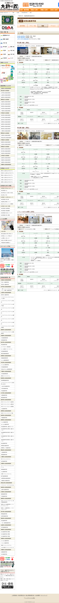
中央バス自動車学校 (5, 282)
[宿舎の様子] (22, 51)
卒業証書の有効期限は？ (5, 242)
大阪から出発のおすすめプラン (7, 177)
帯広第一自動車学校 (5, 284)
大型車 (4, 54)
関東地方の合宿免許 (5, 99)
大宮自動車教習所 (4, 337)
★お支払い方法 (4, 194)
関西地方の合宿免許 (5, 133)
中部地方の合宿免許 (5, 113)
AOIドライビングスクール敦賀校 (7, 406)
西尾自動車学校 (4, 454)
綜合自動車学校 (4, 443)
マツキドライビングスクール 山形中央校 (7, 305)
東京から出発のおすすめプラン (7, 170)
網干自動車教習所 (4, 476)
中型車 (4, 50)
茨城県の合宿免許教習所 (5, 101)
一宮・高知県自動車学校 (5, 522)
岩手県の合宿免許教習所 (5, 92)
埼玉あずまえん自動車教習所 (6, 369)
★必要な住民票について (5, 201)
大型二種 (12, 54)
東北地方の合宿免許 (5, 90)
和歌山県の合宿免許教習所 (6, 137)
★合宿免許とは (4, 190)
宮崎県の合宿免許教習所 (5, 162)
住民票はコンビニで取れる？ (6, 235)
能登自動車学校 (4, 397)
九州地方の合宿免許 (5, 155)
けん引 (11, 58)
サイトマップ (44, 595)
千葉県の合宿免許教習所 (5, 110)
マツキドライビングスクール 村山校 (7, 301)
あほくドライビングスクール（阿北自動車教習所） (7, 501)
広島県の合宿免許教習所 (5, 144)
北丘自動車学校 (4, 554)
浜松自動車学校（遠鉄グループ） (7, 426)
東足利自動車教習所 (5, 353)
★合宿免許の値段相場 (5, 208)
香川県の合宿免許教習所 (5, 151)
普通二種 (12, 46)
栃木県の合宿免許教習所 (5, 104)
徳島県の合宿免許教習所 (5, 148)
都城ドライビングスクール (6, 545)
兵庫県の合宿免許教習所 (5, 135)
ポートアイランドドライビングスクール (7, 466)
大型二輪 (5, 42)
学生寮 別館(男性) (21, 37)
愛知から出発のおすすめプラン (7, 175)
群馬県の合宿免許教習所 (5, 106)
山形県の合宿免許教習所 (5, 95)
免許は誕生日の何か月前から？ (7, 233)
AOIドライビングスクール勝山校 (7, 404)
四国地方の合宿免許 (5, 146)
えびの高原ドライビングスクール (7, 547)
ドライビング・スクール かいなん (7, 485)
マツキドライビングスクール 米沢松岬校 (7, 327)
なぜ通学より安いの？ (5, 238)
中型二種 (12, 50)
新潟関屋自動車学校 (5, 380)
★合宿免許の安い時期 (5, 215)
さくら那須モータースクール (6, 349)
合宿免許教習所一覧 (5, 277)
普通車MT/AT (6, 35)
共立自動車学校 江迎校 (5, 536)
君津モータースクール (5, 375)
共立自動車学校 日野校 (5, 531)
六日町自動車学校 (4, 388)
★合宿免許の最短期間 (5, 210)
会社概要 (37, 595)
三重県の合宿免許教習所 (5, 130)
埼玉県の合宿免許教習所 (5, 108)
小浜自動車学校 (4, 408)
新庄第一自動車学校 (5, 294)
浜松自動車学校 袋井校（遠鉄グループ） (7, 433)
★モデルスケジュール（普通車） (7, 203)
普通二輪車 (6, 39)
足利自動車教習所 (4, 351)
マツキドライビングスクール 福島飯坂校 (7, 333)
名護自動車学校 (4, 551)
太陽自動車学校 (4, 395)
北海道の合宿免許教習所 (6, 88)
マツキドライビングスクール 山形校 (7, 312)
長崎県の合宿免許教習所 (5, 160)
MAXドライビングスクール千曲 (7, 413)
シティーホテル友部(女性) (23, 39)
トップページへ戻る (30, 598)
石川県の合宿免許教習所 (5, 117)
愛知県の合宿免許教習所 (5, 128)
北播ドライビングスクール (6, 473)
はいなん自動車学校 (5, 424)
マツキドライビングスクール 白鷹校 (7, 316)
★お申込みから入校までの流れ (7, 192)
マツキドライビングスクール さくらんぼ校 (7, 298)
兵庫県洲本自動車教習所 (5, 478)
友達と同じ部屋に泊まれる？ (6, 240)
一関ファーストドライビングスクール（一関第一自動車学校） (7, 289)
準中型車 (5, 46)
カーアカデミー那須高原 (5, 346)
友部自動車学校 (24, 12)
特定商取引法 (21, 595)
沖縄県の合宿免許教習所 (6, 164)
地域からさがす (4, 62)
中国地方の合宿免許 (5, 139)
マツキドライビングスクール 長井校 (7, 319)
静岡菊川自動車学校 (5, 445)
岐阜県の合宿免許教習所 (5, 124)
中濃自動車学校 (4, 417)
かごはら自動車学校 (5, 364)
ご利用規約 (14, 595)
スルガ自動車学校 (4, 422)
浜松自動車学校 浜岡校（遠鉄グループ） (7, 429)
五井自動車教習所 (4, 373)
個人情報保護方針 (30, 595)
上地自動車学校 (4, 452)
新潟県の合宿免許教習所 (5, 115)
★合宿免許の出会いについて (6, 212)
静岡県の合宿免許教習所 (5, 126)
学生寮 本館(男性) (21, 36)
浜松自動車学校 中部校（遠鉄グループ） (7, 437)
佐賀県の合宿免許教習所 (5, 157)
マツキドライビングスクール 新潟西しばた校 (7, 383)
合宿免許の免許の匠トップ (5, 12)
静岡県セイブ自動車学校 (5, 447)
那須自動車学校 (4, 344)
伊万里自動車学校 (4, 527)
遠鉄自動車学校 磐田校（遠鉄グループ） (7, 440)
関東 (13, 12)
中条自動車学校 (4, 390)
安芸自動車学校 (4, 520)
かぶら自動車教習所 (5, 360)
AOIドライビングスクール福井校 (7, 401)
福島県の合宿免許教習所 (5, 97)
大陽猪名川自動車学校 (5, 480)
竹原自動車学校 (4, 496)
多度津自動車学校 (4, 516)
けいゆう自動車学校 (5, 540)
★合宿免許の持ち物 (5, 199)
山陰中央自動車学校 (5, 489)
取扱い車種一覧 (4, 32)
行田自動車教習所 (4, 366)
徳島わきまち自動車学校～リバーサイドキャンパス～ (7, 505)
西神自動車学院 (4, 469)
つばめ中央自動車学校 (5, 386)
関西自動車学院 (4, 513)
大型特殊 (5, 58)
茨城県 (18, 12)
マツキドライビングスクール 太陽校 (7, 308)
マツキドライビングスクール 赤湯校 (7, 323)
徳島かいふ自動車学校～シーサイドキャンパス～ (7, 509)
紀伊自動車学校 (4, 461)
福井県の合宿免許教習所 (5, 119)
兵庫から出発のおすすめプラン (7, 179)
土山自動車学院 (4, 471)
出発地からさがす (5, 168)
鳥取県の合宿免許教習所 (5, 142)
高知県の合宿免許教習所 (5, 153)
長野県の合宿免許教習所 (5, 121)
